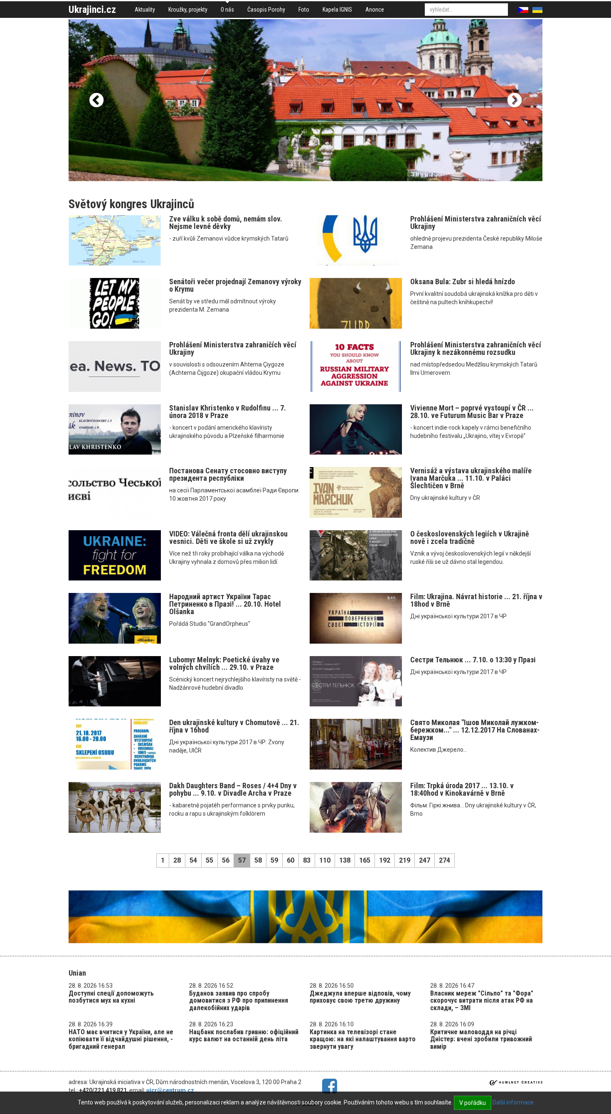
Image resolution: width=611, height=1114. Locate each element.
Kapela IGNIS (337, 9)
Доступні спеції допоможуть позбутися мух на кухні (111, 997)
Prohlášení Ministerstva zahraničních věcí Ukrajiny (475, 222)
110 (324, 860)
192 (384, 860)
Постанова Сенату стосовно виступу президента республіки (228, 474)
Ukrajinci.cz (92, 9)
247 (424, 860)
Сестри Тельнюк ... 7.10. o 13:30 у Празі (473, 659)
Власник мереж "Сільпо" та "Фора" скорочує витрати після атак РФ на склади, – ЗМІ (481, 1000)
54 (193, 860)
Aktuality (145, 9)
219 (404, 860)
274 (444, 860)
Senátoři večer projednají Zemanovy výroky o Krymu (235, 285)
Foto (303, 9)
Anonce (374, 9)
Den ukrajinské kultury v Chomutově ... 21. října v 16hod (234, 726)
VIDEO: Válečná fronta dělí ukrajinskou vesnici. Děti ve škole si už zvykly (228, 537)
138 (344, 860)
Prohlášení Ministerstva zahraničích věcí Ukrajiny (232, 348)
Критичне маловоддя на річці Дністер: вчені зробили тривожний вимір (481, 1039)
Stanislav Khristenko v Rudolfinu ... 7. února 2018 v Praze (227, 411)
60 (290, 860)
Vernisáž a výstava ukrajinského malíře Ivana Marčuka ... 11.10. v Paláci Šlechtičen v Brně (471, 478)
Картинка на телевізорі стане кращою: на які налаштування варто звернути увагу (363, 1039)
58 (258, 860)
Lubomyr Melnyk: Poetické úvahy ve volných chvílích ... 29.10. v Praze (224, 663)
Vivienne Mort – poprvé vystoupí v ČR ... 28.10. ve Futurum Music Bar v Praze (472, 411)
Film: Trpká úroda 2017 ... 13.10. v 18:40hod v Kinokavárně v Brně (462, 789)
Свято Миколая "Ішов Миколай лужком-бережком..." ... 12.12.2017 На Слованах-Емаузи (475, 730)
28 (177, 860)
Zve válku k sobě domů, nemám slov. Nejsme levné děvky (225, 222)
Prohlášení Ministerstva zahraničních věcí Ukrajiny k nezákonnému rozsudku (475, 348)
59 (274, 860)
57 (242, 860)
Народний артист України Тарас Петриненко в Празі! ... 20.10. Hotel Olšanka (225, 604)
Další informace (513, 1102)
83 (306, 860)
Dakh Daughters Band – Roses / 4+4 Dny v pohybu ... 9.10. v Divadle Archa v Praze (233, 789)
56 (225, 860)
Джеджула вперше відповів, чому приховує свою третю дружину (360, 997)
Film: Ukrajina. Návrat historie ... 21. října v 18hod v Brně (476, 600)
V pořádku (472, 1102)
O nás (227, 9)
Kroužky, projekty (187, 9)
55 (209, 860)
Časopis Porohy (266, 9)
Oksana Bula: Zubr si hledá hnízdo (462, 281)
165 (364, 860)
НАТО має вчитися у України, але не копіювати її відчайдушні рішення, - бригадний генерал (121, 1039)
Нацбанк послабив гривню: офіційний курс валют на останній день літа (243, 1035)
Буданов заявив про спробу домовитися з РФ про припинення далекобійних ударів (238, 1000)
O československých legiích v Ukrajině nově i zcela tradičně (469, 537)
